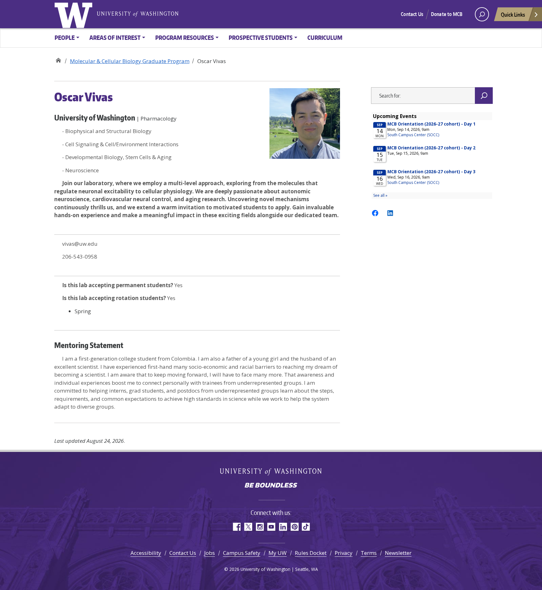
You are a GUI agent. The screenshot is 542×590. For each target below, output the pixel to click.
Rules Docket (311, 552)
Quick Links (513, 14)
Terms (369, 552)
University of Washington (74, 14)
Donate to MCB (446, 14)
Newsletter (398, 552)
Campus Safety (241, 552)
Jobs (209, 552)
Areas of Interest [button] (115, 37)
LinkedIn (283, 527)
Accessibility (145, 552)
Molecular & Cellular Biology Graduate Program (58, 59)
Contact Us (412, 14)
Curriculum (325, 37)
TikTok (306, 527)
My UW (277, 552)
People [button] (65, 37)
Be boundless (271, 486)
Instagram (259, 527)
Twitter (248, 527)
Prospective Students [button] (261, 37)
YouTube (271, 527)
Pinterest (294, 527)
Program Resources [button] (184, 37)
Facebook (236, 527)
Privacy (344, 552)
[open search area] (482, 14)
